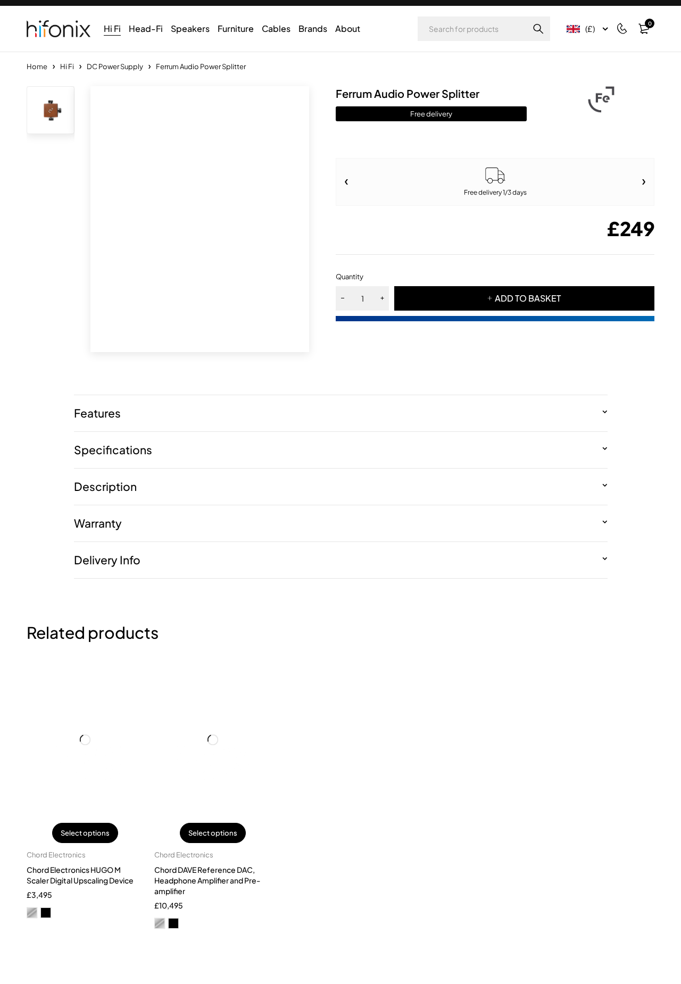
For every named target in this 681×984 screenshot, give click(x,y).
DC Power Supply (115, 66)
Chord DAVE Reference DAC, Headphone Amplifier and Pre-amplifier (207, 880)
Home (37, 66)
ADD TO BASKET (528, 298)
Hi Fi (67, 66)
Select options (85, 833)
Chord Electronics (56, 854)
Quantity (349, 276)
